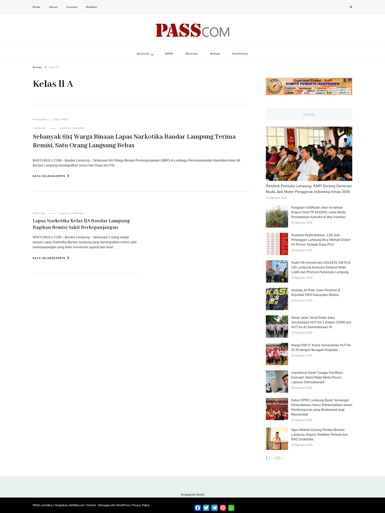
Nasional (143, 53)
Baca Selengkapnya (49, 176)
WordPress (123, 505)
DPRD (169, 53)
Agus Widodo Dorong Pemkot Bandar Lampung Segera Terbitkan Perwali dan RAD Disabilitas (319, 434)
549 (277, 458)
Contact (72, 7)
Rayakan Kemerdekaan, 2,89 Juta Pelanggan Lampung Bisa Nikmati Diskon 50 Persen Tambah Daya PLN (321, 239)
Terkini (309, 114)
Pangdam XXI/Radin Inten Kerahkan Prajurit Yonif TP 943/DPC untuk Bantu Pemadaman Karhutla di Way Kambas (318, 212)
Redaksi (91, 7)
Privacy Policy (140, 505)
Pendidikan (240, 53)
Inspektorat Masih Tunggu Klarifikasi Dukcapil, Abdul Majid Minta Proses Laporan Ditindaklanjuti (317, 377)
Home (37, 7)
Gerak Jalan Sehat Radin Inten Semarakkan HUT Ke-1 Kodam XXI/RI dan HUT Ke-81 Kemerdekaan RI (321, 322)
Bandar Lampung (72, 128)
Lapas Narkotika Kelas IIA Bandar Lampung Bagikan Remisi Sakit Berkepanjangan (81, 224)
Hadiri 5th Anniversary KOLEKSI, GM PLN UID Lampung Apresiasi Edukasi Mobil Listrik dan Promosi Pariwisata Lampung (320, 267)
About (53, 7)
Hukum (215, 53)
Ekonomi (192, 53)
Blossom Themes (85, 505)
